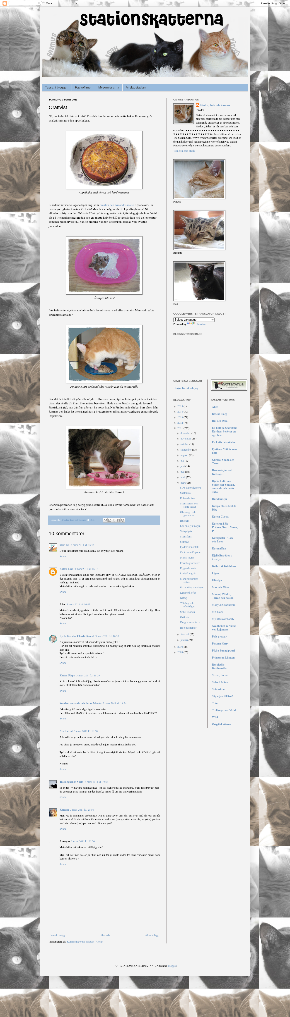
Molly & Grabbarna (223, 605)
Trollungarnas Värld (71, 782)
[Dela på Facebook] (118, 520)
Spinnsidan (218, 689)
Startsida (105, 935)
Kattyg (183, 597)
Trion (215, 703)
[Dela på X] (114, 520)
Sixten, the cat (220, 675)
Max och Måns (220, 587)
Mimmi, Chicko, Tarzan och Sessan (223, 596)
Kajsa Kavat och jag (186, 388)
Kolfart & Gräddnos (224, 566)
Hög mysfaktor (188, 627)
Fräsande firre (187, 498)
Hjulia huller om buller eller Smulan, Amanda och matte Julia (223, 486)
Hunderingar (219, 499)
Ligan (215, 573)
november (186, 438)
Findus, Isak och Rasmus (215, 105)
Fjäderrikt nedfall (189, 547)
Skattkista (185, 492)
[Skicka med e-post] (105, 520)
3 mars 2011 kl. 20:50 (83, 841)
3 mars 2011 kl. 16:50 (107, 636)
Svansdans (186, 536)
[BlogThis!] (109, 520)
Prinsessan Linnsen (223, 657)
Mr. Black (217, 612)
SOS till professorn (190, 487)
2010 (180, 646)
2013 (180, 417)
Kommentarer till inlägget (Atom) (85, 941)
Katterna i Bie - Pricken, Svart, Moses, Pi (225, 527)
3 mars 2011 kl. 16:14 (82, 545)
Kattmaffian (219, 548)
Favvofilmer (83, 87)
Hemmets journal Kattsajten (222, 472)
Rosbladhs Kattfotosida (219, 666)
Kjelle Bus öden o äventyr (222, 557)
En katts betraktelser (224, 442)
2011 (180, 428)
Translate (200, 324)
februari (185, 634)
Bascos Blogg (219, 414)
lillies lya (64, 545)
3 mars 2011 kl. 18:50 (86, 731)
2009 (180, 652)
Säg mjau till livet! (222, 696)
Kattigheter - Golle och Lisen (222, 539)
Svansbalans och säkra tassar (189, 504)
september (186, 449)
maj (183, 471)
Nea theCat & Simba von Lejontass (224, 627)
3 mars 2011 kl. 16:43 (78, 604)
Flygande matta (188, 568)
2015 (180, 406)
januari (184, 640)
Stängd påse (186, 531)
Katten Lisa (66, 569)
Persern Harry (220, 643)
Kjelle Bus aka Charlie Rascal (77, 636)
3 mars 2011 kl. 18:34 (114, 703)
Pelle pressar (219, 636)
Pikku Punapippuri (223, 650)
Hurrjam (184, 520)
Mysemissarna (108, 87)
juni (183, 466)
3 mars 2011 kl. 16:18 (86, 569)
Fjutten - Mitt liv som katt (224, 451)
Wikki (215, 717)
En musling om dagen (191, 587)
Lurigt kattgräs (188, 573)
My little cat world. (223, 619)
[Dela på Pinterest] (122, 520)
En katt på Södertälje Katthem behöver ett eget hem (224, 431)
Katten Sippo (67, 675)
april (183, 477)
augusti (185, 455)
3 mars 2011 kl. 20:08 (82, 809)
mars (183, 482)
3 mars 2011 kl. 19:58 (96, 781)
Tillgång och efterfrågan (187, 604)
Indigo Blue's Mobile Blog (224, 507)
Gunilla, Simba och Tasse (223, 461)
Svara (63, 556)
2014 (180, 411)
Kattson (64, 810)
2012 (180, 422)
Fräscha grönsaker (190, 563)
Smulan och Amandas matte (117, 205)
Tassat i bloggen (56, 87)
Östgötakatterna (221, 724)
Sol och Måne (220, 682)
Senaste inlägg (57, 935)
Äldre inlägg (152, 935)
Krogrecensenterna (190, 622)
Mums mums (187, 557)
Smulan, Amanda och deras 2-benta (81, 703)
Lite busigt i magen (190, 526)
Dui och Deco (219, 421)
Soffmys (184, 541)
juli (183, 460)
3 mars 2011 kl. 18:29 (88, 675)
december (186, 433)
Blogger (172, 965)
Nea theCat (66, 731)
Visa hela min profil (184, 150)
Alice (215, 407)
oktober (185, 444)
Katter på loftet (188, 592)
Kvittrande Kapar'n (190, 552)
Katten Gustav (220, 516)
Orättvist (184, 617)
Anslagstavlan (136, 87)
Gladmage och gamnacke (188, 513)
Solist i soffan (187, 612)
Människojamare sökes (189, 580)
